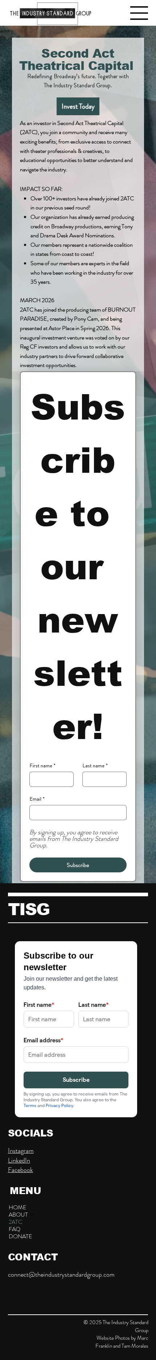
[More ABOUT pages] (32, 1215)
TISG (29, 909)
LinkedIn (19, 1160)
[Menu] (139, 13)
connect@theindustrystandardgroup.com (61, 1274)
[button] (20, 1236)
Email (37, 799)
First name (42, 765)
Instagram (21, 1150)
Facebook (20, 1170)
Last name (95, 765)
